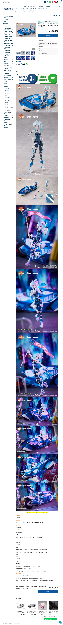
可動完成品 (7, 88)
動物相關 (6, 104)
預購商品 (40, 21)
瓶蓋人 (6, 95)
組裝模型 (6, 92)
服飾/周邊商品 (7, 97)
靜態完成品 (7, 90)
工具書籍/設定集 (7, 110)
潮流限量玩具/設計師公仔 (9, 108)
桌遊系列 (6, 102)
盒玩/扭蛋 (6, 93)
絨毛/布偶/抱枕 (7, 100)
